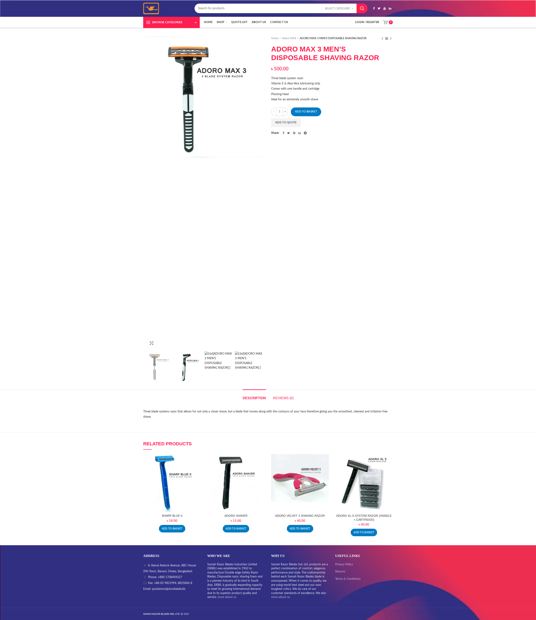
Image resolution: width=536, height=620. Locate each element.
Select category (337, 8)
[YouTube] (384, 8)
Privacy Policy (344, 564)
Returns (340, 571)
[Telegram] (305, 133)
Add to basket (306, 111)
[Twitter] (379, 8)
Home (274, 38)
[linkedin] (390, 8)
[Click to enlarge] (151, 343)
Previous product (382, 38)
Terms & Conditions (348, 578)
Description (254, 398)
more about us (227, 597)
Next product (391, 38)
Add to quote (286, 122)
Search (362, 8)
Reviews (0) (283, 398)
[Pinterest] (294, 133)
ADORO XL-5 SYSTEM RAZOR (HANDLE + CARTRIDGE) (364, 517)
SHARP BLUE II (172, 515)
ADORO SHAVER (235, 515)
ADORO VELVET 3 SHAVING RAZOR (300, 515)
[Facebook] (374, 8)
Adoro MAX (289, 38)
